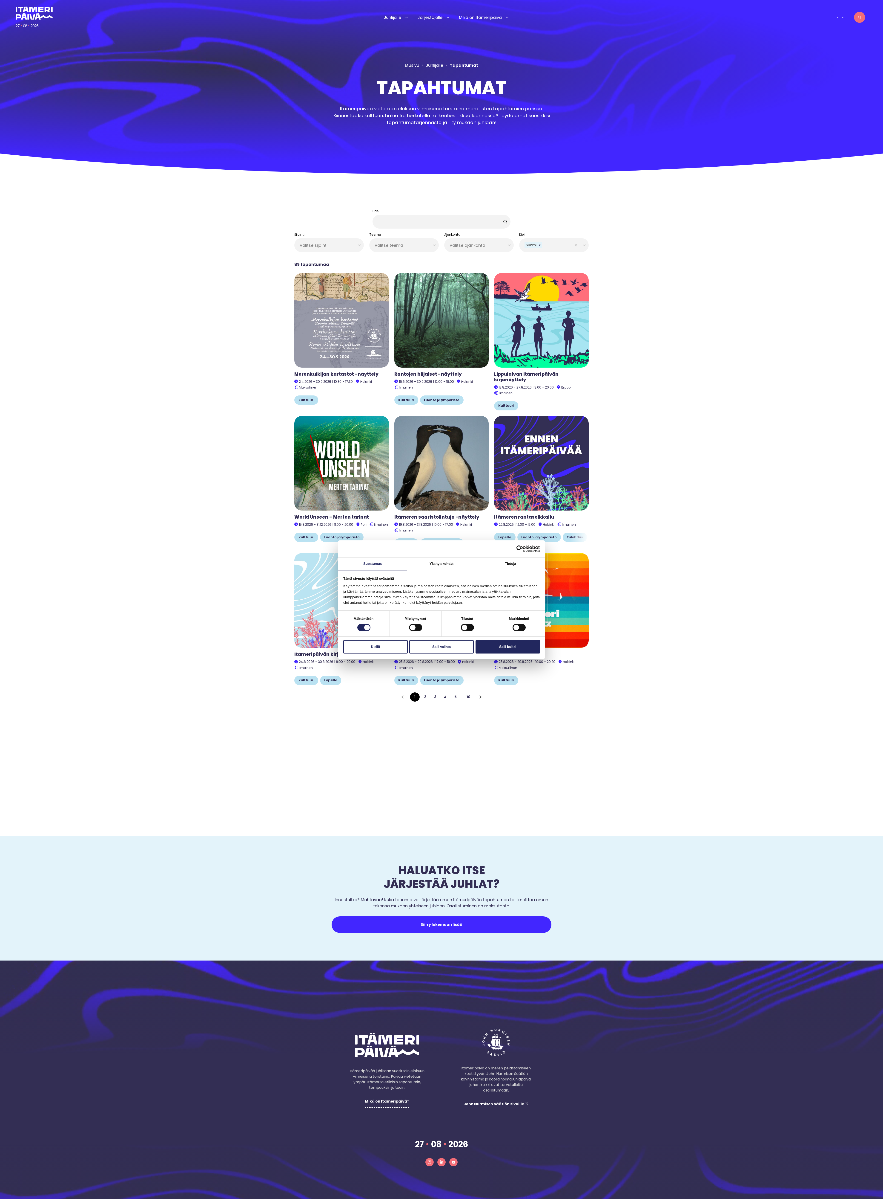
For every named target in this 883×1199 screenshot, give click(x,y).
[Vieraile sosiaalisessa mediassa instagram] (429, 1162)
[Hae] (859, 17)
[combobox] (300, 245)
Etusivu (412, 65)
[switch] (415, 627)
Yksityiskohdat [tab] (441, 564)
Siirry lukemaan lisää (441, 924)
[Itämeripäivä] (35, 13)
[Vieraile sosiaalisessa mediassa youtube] (453, 1162)
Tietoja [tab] (510, 564)
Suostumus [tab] (372, 564)
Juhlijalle (392, 17)
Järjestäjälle (430, 17)
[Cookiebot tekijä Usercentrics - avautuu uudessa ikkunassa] (520, 548)
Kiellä (375, 647)
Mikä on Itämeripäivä (480, 17)
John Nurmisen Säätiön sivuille (494, 1104)
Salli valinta (441, 647)
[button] (539, 245)
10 (468, 697)
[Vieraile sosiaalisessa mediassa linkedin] (441, 1162)
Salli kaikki (507, 647)
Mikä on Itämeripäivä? (387, 1101)
